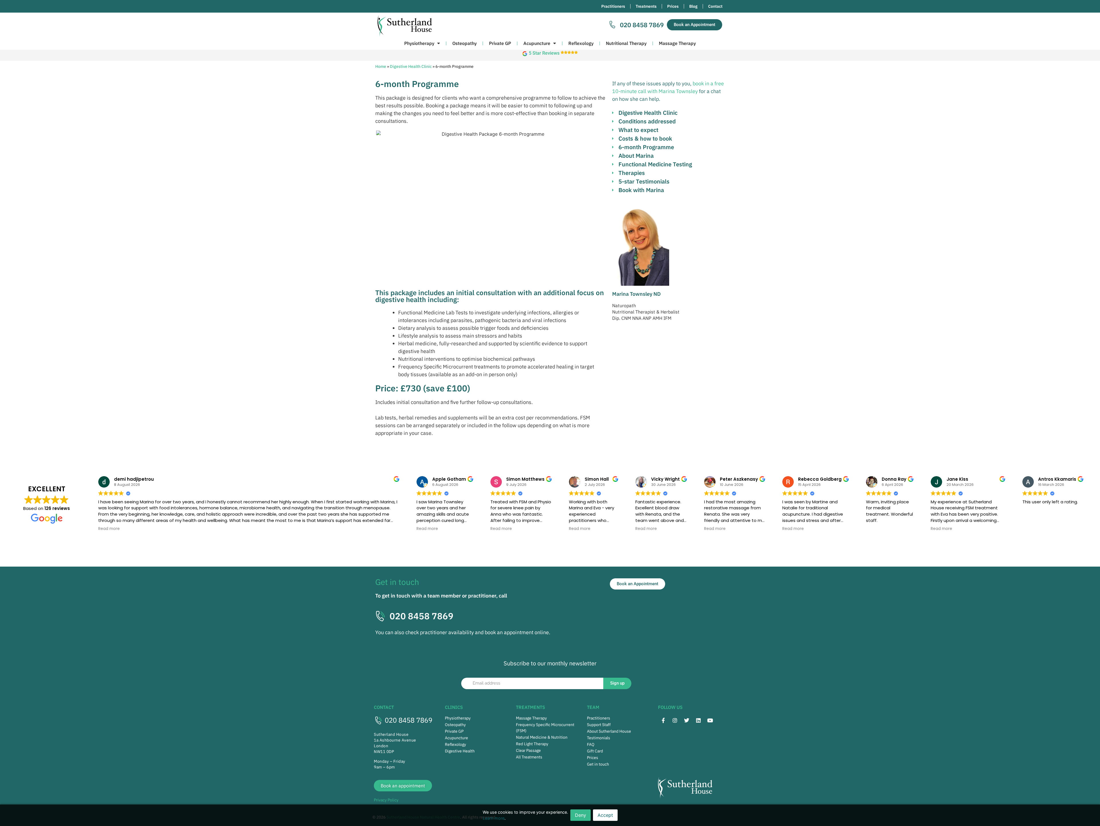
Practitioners (613, 6)
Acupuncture (536, 43)
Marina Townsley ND (636, 294)
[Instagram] (675, 720)
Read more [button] (109, 528)
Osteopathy (464, 43)
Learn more (493, 818)
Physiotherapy (419, 43)
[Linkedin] (698, 720)
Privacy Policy (386, 800)
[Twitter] (686, 720)
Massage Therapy (677, 43)
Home (380, 66)
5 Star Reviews (544, 53)
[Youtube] (710, 720)
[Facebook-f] (663, 720)
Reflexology (581, 43)
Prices (673, 6)
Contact (715, 6)
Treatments (646, 6)
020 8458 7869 (408, 720)
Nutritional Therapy (626, 43)
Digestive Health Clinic (411, 66)
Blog (693, 6)
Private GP (500, 43)
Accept (605, 815)
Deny (580, 815)
